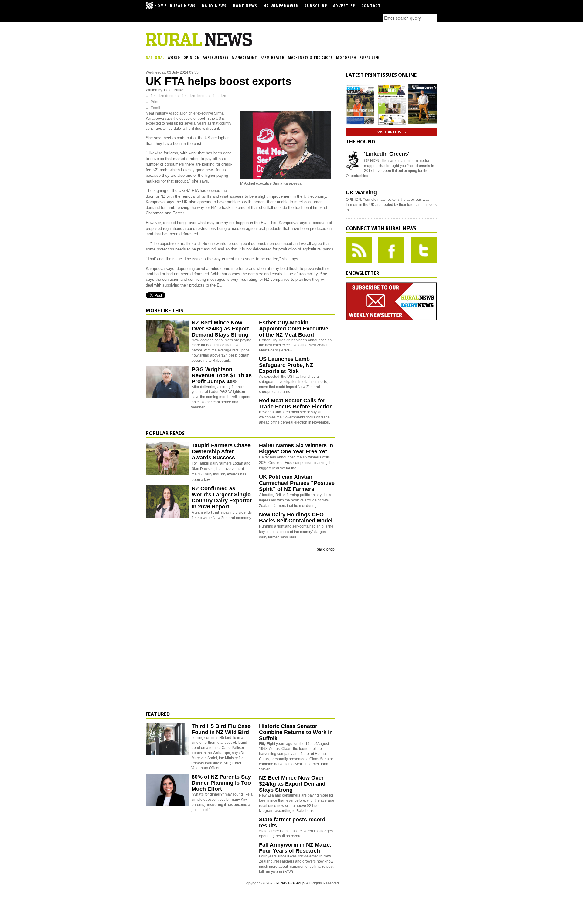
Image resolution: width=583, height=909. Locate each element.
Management (244, 57)
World (174, 57)
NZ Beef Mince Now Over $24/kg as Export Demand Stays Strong (220, 329)
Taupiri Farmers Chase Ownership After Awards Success (221, 451)
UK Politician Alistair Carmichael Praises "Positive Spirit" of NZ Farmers (297, 483)
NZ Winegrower (280, 5)
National (155, 57)
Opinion (191, 57)
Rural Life (369, 57)
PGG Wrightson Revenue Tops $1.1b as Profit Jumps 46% (222, 375)
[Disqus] (240, 631)
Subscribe (315, 5)
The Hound (360, 141)
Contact (371, 5)
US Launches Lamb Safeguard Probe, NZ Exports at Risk (286, 365)
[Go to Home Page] (199, 45)
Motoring (346, 57)
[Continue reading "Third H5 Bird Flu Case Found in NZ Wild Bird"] (167, 739)
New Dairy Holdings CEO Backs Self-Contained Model (295, 518)
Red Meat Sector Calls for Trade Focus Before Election (296, 403)
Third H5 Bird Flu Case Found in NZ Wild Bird (221, 729)
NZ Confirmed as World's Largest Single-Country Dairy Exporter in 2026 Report (222, 497)
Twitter (424, 250)
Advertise (344, 5)
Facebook (391, 250)
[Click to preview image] (285, 178)
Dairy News (214, 5)
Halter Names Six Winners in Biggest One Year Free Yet (296, 448)
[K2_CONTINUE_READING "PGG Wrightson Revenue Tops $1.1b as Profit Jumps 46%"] (167, 397)
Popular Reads (165, 433)
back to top (326, 549)
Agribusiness (216, 57)
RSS (359, 250)
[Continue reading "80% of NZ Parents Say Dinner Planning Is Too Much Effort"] (167, 790)
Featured (158, 714)
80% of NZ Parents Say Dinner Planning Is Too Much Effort (221, 783)
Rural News (183, 5)
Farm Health (272, 57)
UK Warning (361, 193)
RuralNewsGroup (290, 883)
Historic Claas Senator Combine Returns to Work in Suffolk (296, 732)
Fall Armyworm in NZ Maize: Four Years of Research (295, 848)
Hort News (245, 5)
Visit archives (391, 132)
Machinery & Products (310, 57)
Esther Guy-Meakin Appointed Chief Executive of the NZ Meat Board (293, 329)
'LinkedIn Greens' (386, 154)
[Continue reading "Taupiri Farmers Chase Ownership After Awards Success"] (167, 458)
